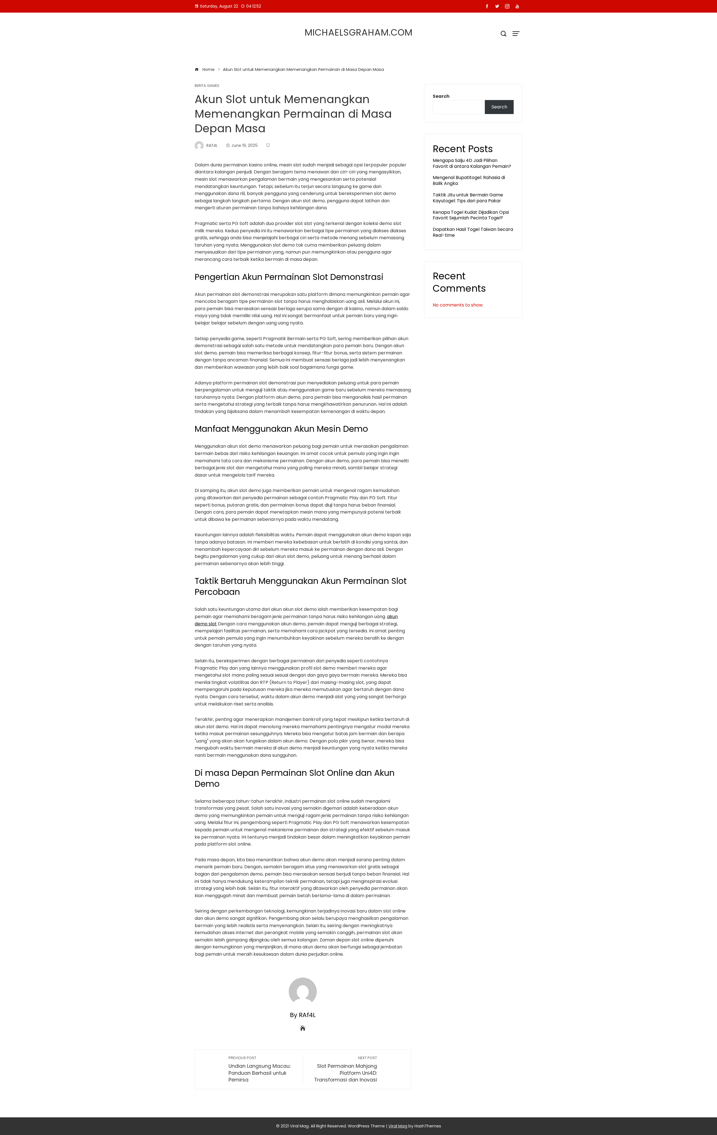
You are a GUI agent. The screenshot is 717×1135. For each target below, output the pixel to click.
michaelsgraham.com (359, 32)
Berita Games (207, 86)
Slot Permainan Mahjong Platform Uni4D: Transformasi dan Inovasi (345, 1069)
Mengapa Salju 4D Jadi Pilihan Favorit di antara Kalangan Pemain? (472, 163)
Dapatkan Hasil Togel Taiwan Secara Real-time (473, 232)
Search (441, 96)
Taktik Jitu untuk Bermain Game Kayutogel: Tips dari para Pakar (468, 198)
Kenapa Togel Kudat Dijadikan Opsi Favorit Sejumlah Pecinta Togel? (471, 215)
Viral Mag (397, 1126)
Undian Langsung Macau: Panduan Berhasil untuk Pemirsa (259, 1069)
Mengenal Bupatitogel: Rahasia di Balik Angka (469, 180)
